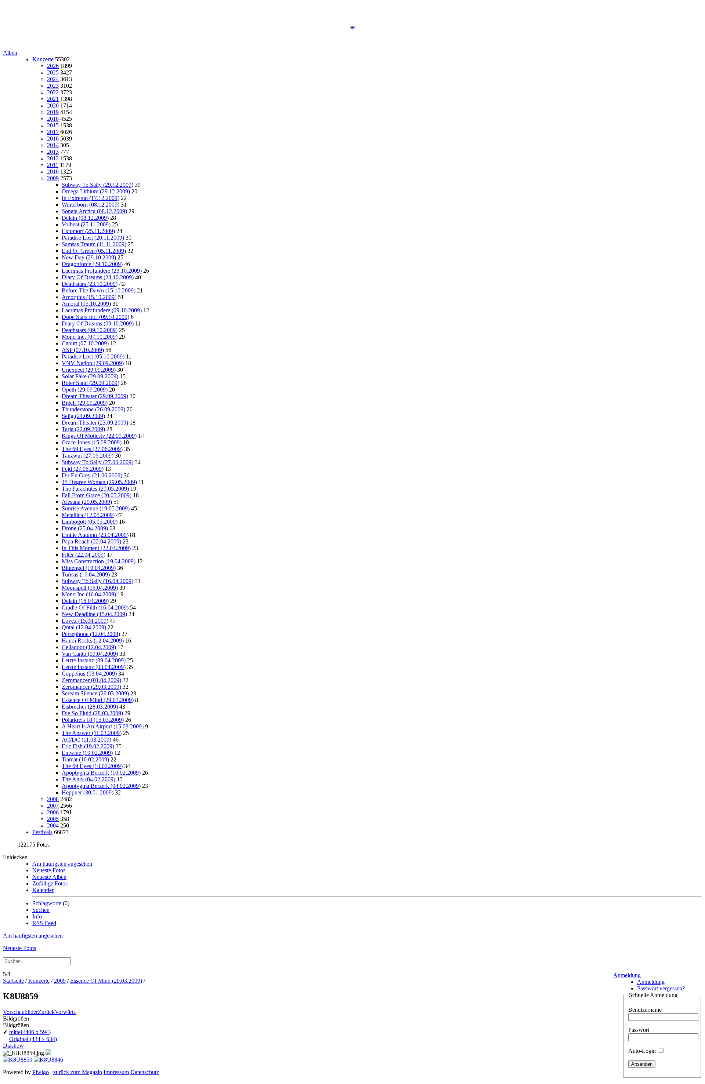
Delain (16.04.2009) (85, 601)
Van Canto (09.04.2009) (90, 654)
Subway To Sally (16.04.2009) (97, 581)
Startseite (13, 981)
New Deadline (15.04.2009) (94, 614)
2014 (53, 145)
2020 (53, 105)
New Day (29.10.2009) (89, 257)
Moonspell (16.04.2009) (90, 588)
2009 (53, 178)
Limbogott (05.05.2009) (90, 522)
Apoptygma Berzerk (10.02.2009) (101, 773)
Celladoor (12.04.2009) (89, 647)
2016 (53, 138)
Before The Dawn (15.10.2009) (98, 290)
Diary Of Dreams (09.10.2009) (98, 323)
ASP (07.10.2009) (83, 350)
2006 (53, 812)
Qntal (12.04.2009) (84, 627)
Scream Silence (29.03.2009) (95, 693)
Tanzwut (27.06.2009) (87, 455)
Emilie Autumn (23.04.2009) (95, 535)
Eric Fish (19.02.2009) (88, 746)
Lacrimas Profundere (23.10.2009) (102, 271)
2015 (53, 125)
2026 (53, 66)
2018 (53, 119)
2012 (53, 158)
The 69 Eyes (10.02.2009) (92, 766)
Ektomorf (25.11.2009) (88, 231)
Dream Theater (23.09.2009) (95, 422)
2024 (53, 79)
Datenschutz (144, 1072)
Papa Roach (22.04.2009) (91, 541)
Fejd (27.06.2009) (83, 469)
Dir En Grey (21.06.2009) (92, 475)
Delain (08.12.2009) (85, 218)
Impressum (116, 1072)
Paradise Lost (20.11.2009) (93, 237)
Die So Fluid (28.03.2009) (92, 713)
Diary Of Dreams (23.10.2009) (98, 277)
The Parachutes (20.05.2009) (95, 488)
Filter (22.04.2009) (83, 555)
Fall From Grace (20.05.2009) (96, 495)
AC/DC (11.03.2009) (86, 739)
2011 (52, 165)
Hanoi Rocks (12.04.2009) (93, 640)
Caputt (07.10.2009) (85, 343)
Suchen (41, 910)
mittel (30, 1032)
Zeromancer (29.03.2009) (91, 687)
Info (37, 916)
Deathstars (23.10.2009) (90, 284)
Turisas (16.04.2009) (86, 574)
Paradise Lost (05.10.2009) (93, 356)
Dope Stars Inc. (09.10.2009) (95, 317)
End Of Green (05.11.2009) (94, 251)
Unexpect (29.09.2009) (89, 370)
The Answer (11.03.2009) (92, 733)
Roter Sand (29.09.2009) (90, 383)
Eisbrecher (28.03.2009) (90, 706)
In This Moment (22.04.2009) (96, 548)
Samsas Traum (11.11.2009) (94, 244)
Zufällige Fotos (50, 883)
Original (33, 1039)
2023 (53, 86)
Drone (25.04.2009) (85, 528)
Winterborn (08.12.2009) (90, 204)
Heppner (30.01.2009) (87, 792)
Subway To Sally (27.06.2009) (97, 462)
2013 (53, 152)
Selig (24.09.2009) (83, 416)
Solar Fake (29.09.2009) (90, 376)
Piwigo (40, 1072)
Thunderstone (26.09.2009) (93, 409)
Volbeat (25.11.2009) (86, 224)
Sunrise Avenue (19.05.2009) (96, 508)
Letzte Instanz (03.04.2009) (94, 667)
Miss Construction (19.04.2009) (98, 561)
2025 (53, 72)
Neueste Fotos (48, 870)
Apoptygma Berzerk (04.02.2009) (101, 786)
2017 (53, 132)
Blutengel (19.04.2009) (89, 568)
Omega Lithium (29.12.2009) (96, 191)
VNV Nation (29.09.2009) (93, 363)
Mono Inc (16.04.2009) (89, 594)
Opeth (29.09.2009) (85, 389)
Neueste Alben (49, 877)
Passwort (638, 1030)
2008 (53, 799)
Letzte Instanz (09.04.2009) (94, 660)
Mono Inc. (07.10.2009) (90, 337)
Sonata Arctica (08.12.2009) (94, 211)
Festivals (42, 832)
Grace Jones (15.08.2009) (92, 442)
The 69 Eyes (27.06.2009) (92, 449)
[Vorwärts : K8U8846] (48, 1059)
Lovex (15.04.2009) (85, 621)
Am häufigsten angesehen (62, 864)
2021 (53, 99)
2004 (53, 825)
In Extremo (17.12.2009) (90, 198)
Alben (10, 53)
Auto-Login (642, 1051)
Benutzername (645, 1010)
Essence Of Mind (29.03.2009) (98, 700)
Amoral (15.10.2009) (86, 304)
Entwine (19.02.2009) (87, 753)
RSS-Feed (44, 923)
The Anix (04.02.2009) (88, 779)
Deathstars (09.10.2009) (90, 330)
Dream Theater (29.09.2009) (95, 396)
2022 (53, 92)
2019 (53, 112)
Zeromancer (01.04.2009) (91, 680)
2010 (53, 171)
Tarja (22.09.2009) (83, 429)
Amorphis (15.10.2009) (89, 297)
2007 (53, 806)
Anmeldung (627, 975)
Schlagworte (46, 903)
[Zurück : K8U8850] (18, 1059)
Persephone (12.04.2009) (91, 634)
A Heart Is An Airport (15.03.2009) (103, 726)
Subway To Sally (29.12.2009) (97, 185)
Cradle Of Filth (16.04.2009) (95, 607)
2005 (53, 819)
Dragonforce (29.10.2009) (92, 264)
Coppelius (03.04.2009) (89, 673)
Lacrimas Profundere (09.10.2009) (102, 310)
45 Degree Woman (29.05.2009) (99, 482)
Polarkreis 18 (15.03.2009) (93, 720)
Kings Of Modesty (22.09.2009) (99, 436)
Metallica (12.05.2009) (88, 515)
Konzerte (43, 59)
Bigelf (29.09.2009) (85, 403)
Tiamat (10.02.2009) (85, 759)
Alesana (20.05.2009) (87, 502)
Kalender (43, 890)
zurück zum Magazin (77, 1072)
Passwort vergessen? (661, 988)
